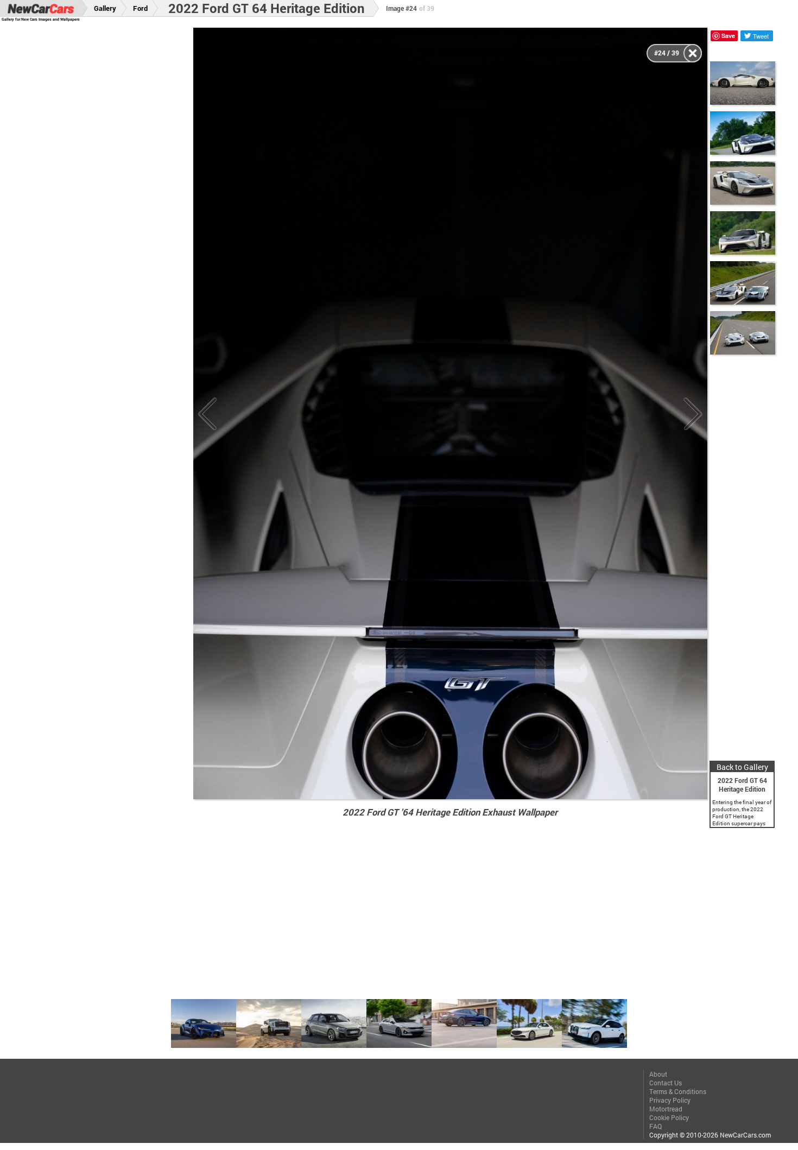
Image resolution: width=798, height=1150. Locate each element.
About (658, 1074)
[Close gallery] (692, 53)
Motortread (665, 1108)
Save (728, 35)
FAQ (655, 1126)
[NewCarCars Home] (40, 8)
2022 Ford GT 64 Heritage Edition (266, 8)
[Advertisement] (104, 190)
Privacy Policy (670, 1100)
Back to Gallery (742, 767)
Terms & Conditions (677, 1091)
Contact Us (665, 1082)
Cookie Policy (669, 1117)
